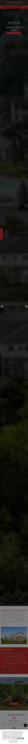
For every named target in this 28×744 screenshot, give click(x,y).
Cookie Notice (21, 738)
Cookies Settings (13, 741)
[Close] (25, 731)
